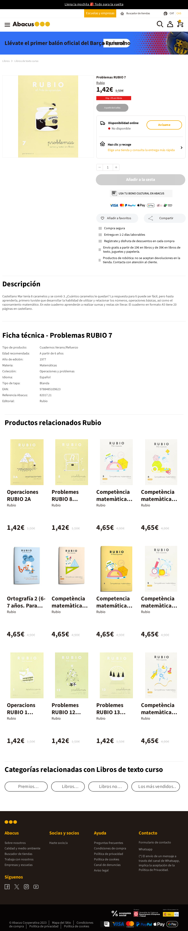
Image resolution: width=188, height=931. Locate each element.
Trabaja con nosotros (19, 859)
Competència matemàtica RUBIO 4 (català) (68, 609)
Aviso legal (101, 870)
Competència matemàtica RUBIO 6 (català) (157, 502)
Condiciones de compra (110, 848)
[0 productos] (180, 26)
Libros (6, 61)
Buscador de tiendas (18, 854)
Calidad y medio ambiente (22, 848)
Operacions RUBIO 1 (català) (21, 712)
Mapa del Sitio (61, 922)
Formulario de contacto (155, 842)
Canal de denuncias (107, 865)
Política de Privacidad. (154, 870)
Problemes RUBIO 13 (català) (109, 712)
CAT (172, 13)
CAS (179, 13)
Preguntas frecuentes (108, 843)
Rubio (100, 82)
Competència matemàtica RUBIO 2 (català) (157, 609)
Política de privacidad (108, 854)
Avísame (164, 125)
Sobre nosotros (15, 843)
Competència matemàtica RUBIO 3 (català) (113, 502)
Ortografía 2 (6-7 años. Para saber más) (26, 605)
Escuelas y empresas (100, 13)
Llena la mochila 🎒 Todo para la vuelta (94, 4)
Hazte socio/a (58, 843)
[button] (170, 25)
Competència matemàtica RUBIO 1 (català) (157, 716)
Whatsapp (145, 849)
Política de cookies (106, 859)
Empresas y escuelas (19, 865)
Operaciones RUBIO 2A (22, 495)
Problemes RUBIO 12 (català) (65, 712)
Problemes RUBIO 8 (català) (65, 499)
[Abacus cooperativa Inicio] (32, 27)
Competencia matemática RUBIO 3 (113, 605)
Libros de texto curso (26, 61)
